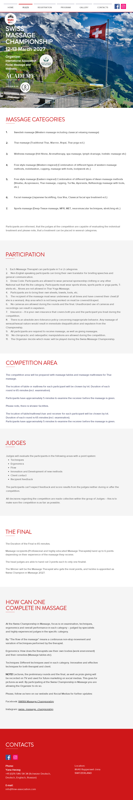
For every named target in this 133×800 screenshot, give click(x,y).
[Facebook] (117, 6)
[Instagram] (123, 6)
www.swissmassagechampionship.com (24, 94)
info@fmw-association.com (21, 789)
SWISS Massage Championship (36, 701)
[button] (84, 6)
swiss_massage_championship (35, 709)
